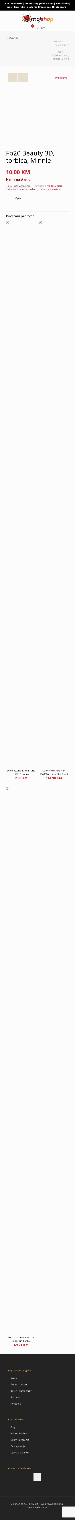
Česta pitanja (18, 1446)
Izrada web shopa (37, 1507)
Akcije (14, 1378)
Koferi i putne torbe (21, 1391)
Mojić (35, 1503)
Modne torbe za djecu (25, 189)
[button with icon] (37, 1477)
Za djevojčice (62, 45)
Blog (13, 1427)
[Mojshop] (37, 17)
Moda (50, 185)
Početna (58, 41)
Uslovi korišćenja (20, 1439)
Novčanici (16, 1403)
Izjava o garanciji (20, 1452)
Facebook (45, 7)
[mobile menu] (70, 18)
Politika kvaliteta (20, 1433)
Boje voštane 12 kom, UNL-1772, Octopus (21, 772)
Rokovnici (16, 1397)
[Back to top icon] (67, 1512)
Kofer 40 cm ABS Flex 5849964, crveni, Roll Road (54, 772)
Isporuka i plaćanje (25, 7)
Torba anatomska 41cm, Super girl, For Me (21, 1339)
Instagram (59, 7)
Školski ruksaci (19, 1384)
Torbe (59, 51)
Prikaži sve (61, 77)
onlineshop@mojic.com (39, 3)
